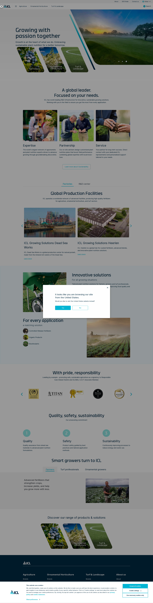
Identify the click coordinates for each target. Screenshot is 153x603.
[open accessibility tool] (1, 6)
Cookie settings (134, 590)
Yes (63, 308)
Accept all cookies (135, 586)
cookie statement (39, 594)
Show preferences (32, 599)
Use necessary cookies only (135, 595)
